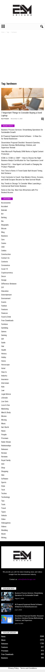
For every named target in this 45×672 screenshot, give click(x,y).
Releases (4, 449)
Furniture (4, 324)
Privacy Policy (13, 668)
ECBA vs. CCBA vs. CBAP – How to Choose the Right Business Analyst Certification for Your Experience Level (22, 159)
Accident (4, 206)
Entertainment (6, 295)
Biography (5, 225)
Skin (2, 475)
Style (3, 486)
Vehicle (4, 515)
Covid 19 (4, 269)
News (3, 431)
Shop (3, 468)
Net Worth (5, 427)
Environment (5, 298)
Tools (3, 504)
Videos (3, 526)
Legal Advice (6, 394)
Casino (3, 243)
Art (2, 214)
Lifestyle (4, 398)
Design (3, 280)
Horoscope (5, 365)
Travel (3, 508)
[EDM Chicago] (22, 11)
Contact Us (5, 258)
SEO (2, 464)
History (4, 353)
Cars (3, 239)
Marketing (5, 409)
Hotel (3, 368)
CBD (3, 247)
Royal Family (6, 460)
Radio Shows (6, 442)
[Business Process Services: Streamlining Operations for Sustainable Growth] (7, 596)
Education (5, 291)
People (4, 434)
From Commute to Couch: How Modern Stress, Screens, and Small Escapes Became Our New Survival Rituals (22, 178)
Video (3, 519)
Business (4, 236)
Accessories (6, 203)
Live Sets (4, 401)
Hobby (3, 357)
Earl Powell (5, 119)
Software (4, 479)
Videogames (6, 523)
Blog (3, 232)
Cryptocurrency (7, 273)
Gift (2, 339)
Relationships (6, 445)
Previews (4, 438)
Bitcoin (3, 228)
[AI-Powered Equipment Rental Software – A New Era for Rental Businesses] (7, 607)
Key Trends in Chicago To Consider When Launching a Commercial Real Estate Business (21, 184)
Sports (3, 482)
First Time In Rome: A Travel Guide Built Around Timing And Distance (21, 172)
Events (3, 302)
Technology (5, 497)
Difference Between (8, 284)
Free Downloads (7, 320)
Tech (3, 490)
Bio (2, 221)
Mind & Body (6, 412)
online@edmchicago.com (27, 579)
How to (4, 372)
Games (3, 331)
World (3, 534)
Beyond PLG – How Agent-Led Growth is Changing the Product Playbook (21, 165)
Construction (6, 254)
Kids (2, 387)
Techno (4, 493)
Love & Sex (5, 405)
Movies (4, 416)
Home (2, 32)
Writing (3, 537)
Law (2, 390)
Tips (2, 501)
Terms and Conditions (28, 668)
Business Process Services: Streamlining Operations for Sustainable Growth (22, 131)
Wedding (4, 530)
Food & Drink (6, 317)
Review (4, 453)
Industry (4, 376)
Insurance (4, 379)
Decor (3, 276)
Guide (3, 342)
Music (3, 423)
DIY (2, 287)
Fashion (4, 306)
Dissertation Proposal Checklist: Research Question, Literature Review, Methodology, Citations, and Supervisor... (29, 618)
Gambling (4, 328)
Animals (4, 210)
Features (4, 309)
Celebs (3, 250)
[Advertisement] (22, 58)
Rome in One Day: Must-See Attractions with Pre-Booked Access (19, 191)
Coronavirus (5, 265)
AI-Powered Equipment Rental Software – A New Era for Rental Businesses (21, 137)
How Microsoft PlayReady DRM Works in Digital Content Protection (22, 152)
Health (3, 350)
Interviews (5, 383)
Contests (4, 262)
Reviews (4, 457)
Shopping (4, 471)
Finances (4, 313)
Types (3, 512)
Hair (2, 346)
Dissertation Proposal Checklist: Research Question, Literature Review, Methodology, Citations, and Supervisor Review (20, 145)
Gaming (4, 335)
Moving (4, 420)
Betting (4, 217)
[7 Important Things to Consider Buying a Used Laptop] (22, 99)
